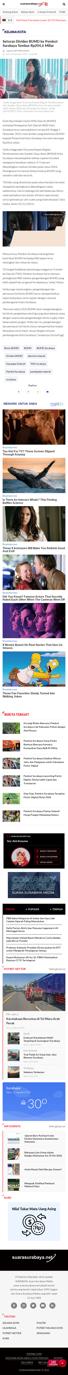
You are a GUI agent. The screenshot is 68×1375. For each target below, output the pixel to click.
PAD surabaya (38, 363)
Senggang (43, 1333)
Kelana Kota (27, 11)
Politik (63, 11)
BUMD (28, 348)
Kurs (6, 1338)
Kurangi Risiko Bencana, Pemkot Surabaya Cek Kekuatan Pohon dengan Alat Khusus (44, 727)
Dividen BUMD (14, 355)
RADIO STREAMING (48, 851)
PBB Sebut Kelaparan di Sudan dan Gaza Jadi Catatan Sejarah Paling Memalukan (30, 920)
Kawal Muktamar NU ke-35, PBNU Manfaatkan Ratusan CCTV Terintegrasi (32, 959)
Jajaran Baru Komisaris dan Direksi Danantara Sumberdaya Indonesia (41, 1138)
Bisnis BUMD (11, 348)
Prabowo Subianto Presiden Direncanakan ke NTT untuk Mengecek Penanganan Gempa (33, 949)
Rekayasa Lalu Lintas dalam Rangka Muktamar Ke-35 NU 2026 (43, 1154)
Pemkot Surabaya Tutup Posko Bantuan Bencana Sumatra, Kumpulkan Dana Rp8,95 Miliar (41, 744)
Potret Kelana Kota (50, 1328)
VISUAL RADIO (46, 862)
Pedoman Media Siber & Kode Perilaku (27, 1358)
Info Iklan (44, 1362)
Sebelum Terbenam (34, 1072)
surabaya (11, 379)
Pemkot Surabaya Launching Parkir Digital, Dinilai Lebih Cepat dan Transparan (43, 779)
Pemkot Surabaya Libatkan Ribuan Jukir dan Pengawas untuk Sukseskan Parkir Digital (44, 762)
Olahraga (9, 1328)
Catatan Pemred (47, 11)
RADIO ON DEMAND (49, 856)
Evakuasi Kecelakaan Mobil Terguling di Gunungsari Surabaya (42, 1039)
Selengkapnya (57, 968)
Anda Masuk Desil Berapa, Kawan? (43, 1169)
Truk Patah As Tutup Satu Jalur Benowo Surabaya (40, 1056)
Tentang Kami (10, 11)
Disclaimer (27, 1362)
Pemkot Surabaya (15, 371)
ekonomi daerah (36, 355)
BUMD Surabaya (46, 348)
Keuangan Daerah (15, 363)
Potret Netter (12, 1333)
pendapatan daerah (40, 371)
